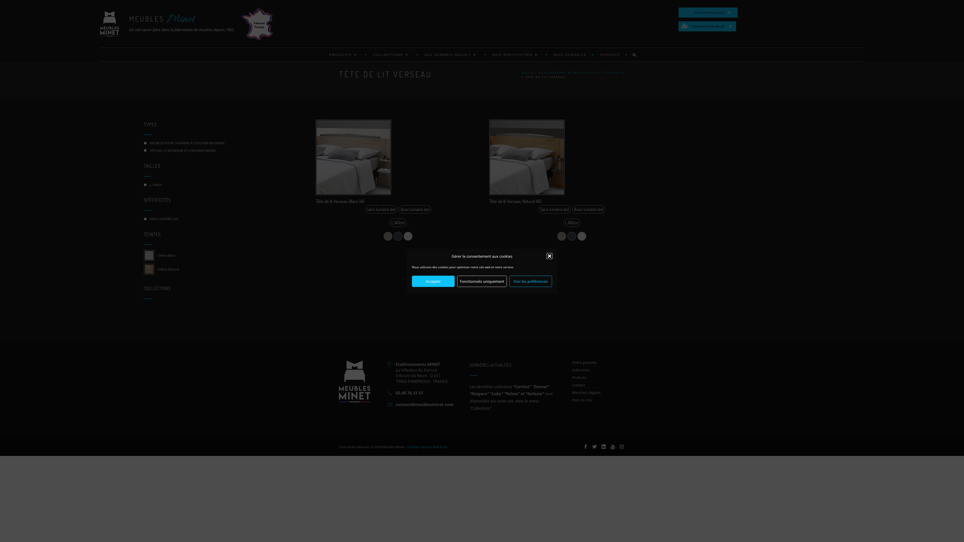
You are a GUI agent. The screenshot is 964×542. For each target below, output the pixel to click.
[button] (549, 256)
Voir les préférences (531, 281)
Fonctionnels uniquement (482, 281)
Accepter (433, 281)
